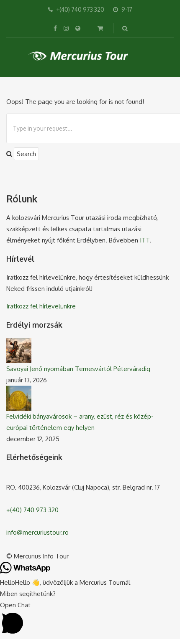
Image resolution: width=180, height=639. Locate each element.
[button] (90, 619)
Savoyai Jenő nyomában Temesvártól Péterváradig (78, 369)
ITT (144, 240)
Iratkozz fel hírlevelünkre (41, 306)
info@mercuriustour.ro (37, 532)
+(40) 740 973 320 (32, 510)
